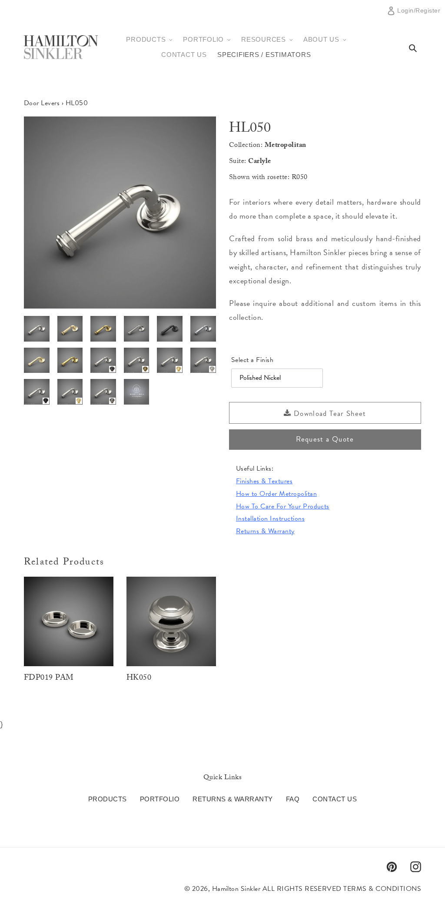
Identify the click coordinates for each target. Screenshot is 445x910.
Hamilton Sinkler (236, 888)
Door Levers (42, 103)
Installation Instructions (270, 518)
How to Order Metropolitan (276, 493)
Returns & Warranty (265, 531)
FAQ (292, 799)
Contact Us (334, 799)
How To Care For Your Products (282, 506)
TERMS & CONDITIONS (382, 888)
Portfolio (159, 799)
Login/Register (418, 14)
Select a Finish (252, 360)
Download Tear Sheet (329, 413)
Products (107, 799)
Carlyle (259, 162)
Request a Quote (325, 439)
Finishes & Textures (264, 481)
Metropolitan (285, 146)
